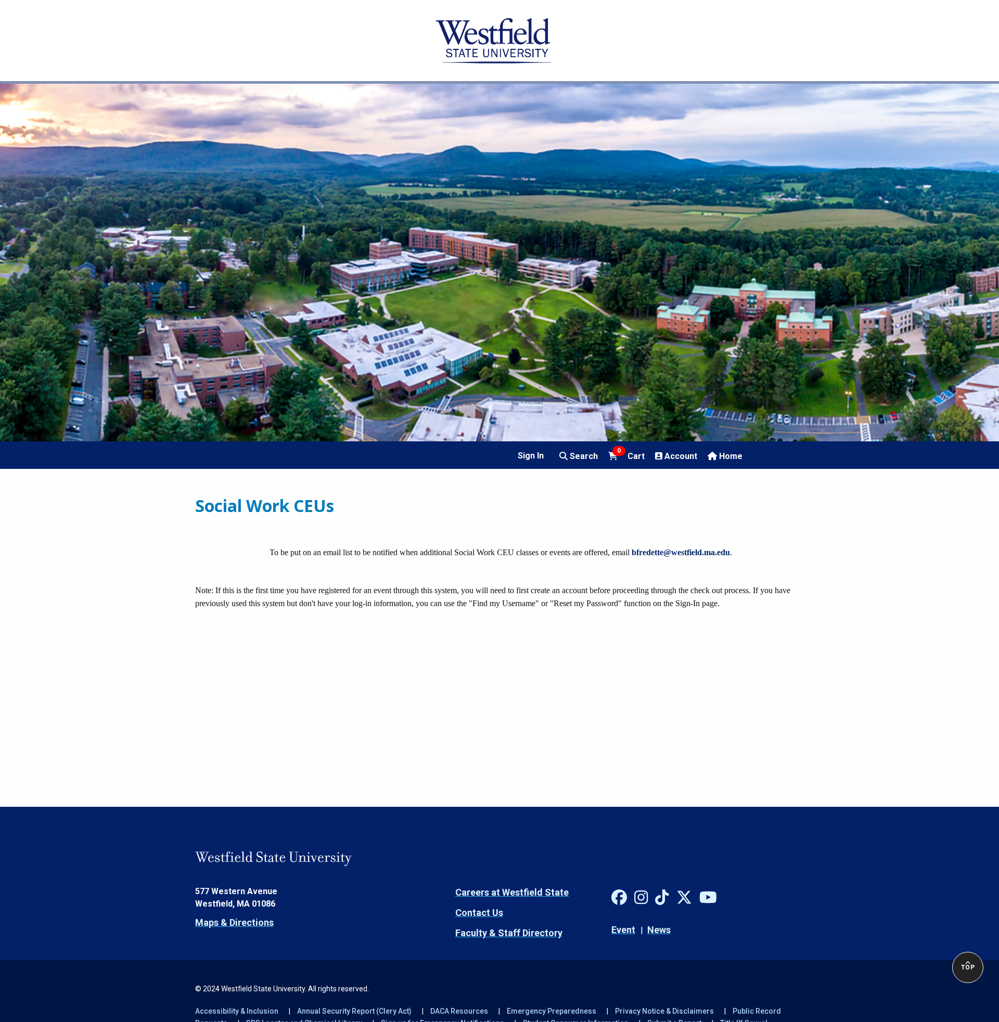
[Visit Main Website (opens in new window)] (493, 41)
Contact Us (479, 912)
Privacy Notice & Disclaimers (664, 1011)
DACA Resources (459, 1011)
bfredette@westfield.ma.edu (681, 552)
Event (623, 929)
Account (679, 456)
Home (729, 456)
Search (583, 456)
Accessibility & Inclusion (236, 1011)
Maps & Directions (234, 922)
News (659, 929)
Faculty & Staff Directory (508, 932)
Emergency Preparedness (551, 1011)
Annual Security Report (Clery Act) (354, 1011)
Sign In (531, 456)
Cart (631, 455)
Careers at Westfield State (512, 892)
